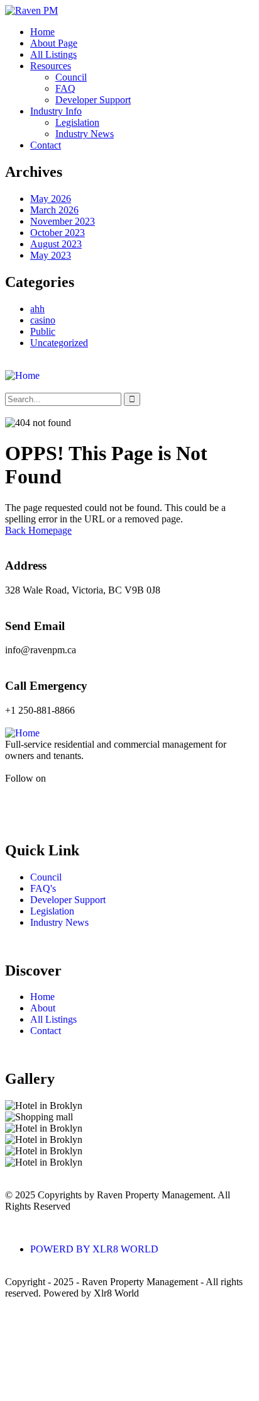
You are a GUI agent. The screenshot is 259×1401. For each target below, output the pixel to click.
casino (42, 320)
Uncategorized (59, 342)
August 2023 (56, 244)
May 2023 (50, 255)
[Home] (22, 375)
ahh (37, 308)
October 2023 (57, 232)
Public (42, 331)
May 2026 (50, 198)
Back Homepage (38, 530)
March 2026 (54, 210)
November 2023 (62, 221)
